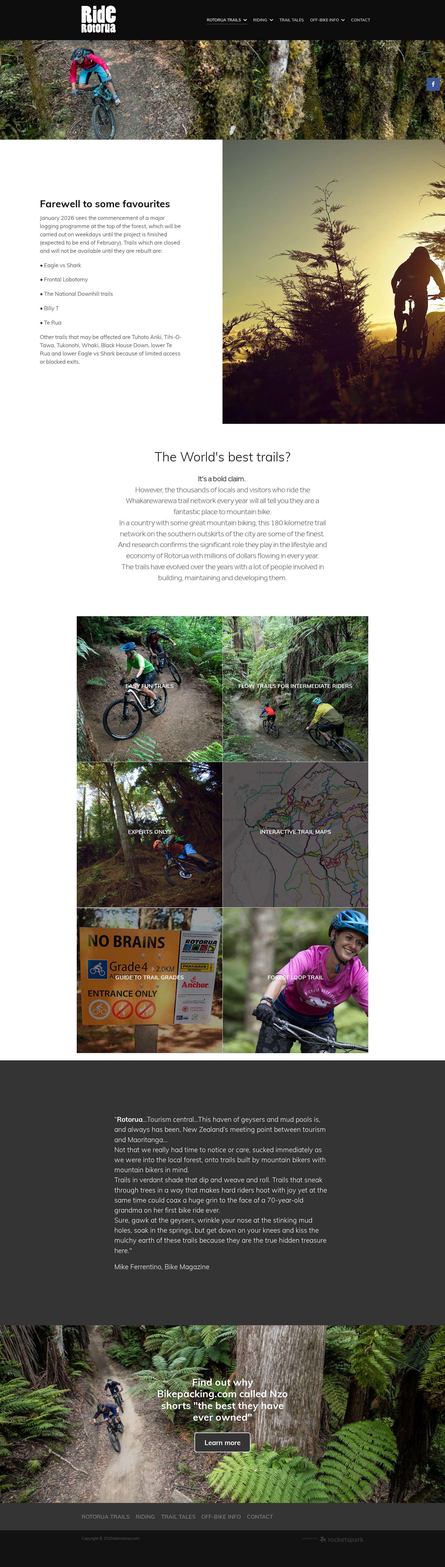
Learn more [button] (222, 1442)
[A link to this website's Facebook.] (433, 84)
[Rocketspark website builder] (333, 1540)
